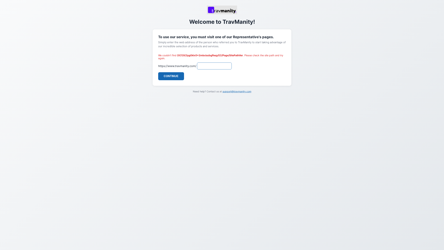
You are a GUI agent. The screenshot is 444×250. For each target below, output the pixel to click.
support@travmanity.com (237, 91)
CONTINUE (171, 76)
